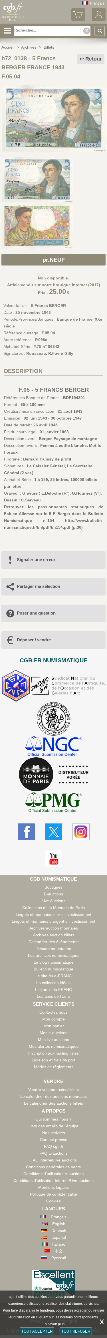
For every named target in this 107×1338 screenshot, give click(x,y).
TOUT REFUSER (75, 1331)
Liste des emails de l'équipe (53, 1126)
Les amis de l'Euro (53, 996)
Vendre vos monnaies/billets (53, 1089)
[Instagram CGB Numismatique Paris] (81, 831)
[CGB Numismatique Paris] (12, 21)
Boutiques (53, 887)
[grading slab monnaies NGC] (53, 746)
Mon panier (53, 1026)
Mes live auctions (53, 1039)
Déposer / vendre (34, 639)
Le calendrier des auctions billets (53, 1103)
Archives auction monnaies (53, 928)
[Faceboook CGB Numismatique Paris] (26, 831)
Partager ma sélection (38, 586)
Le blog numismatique (54, 962)
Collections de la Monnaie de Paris (53, 907)
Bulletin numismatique (53, 969)
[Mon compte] (99, 20)
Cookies (53, 1201)
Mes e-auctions (53, 1032)
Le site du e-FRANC (53, 976)
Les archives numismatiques (53, 955)
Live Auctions (53, 901)
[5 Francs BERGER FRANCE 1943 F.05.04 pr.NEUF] (53, 150)
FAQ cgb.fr (53, 1146)
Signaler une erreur (36, 559)
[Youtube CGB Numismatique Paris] (53, 858)
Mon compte (53, 1019)
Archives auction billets (53, 935)
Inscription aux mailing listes (53, 1053)
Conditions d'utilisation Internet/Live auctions (53, 1180)
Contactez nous (53, 1012)
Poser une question (36, 613)
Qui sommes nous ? (53, 1119)
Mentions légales (53, 1187)
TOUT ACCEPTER (37, 1331)
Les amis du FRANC (53, 989)
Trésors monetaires (53, 948)
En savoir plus (53, 1324)
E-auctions (53, 894)
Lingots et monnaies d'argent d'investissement (53, 921)
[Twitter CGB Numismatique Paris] (53, 831)
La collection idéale (53, 982)
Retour (93, 59)
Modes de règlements (53, 1067)
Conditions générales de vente (53, 1167)
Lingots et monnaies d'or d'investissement (53, 914)
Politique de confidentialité (53, 1194)
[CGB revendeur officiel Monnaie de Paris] (53, 774)
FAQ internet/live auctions (54, 1160)
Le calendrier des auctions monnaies (53, 1096)
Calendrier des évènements (53, 941)
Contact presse (53, 1139)
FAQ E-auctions (53, 1153)
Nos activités (53, 1132)
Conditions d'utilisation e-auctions (53, 1173)
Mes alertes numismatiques (53, 1046)
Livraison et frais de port (53, 1060)
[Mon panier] (78, 20)
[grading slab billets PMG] (53, 803)
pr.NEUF (54, 260)
